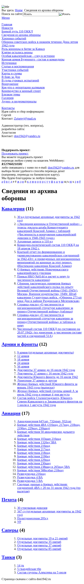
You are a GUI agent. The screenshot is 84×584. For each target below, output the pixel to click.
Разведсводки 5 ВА (30, 480)
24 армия (23, 363)
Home (19, 10)
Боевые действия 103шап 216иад (39, 438)
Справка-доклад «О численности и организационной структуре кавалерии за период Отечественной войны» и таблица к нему (46, 320)
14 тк (20, 565)
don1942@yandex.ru (27, 136)
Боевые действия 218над (33, 452)
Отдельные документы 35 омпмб (39, 542)
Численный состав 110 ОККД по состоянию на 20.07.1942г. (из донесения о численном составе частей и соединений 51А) (49, 332)
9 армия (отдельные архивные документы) (45, 352)
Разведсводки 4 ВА (30, 477)
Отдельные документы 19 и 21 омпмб (42, 538)
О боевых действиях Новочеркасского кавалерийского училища (42, 271)
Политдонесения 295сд (32, 518)
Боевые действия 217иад (33, 449)
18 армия (23, 359)
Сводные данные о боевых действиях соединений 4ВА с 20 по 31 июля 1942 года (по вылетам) (48, 488)
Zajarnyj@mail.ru (25, 118)
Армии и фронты (20, 344)
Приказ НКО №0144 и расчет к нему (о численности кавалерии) (43, 278)
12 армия (23, 356)
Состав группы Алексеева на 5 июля (41, 572)
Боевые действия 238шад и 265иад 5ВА (43, 466)
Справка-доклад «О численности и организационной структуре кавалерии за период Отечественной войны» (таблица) (45, 308)
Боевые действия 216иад (33, 445)
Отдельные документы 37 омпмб (39, 545)
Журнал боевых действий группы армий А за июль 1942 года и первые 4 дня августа (47, 392)
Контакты (8, 108)
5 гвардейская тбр (29, 569)
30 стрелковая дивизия (32, 508)
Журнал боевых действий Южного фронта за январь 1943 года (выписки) (47, 385)
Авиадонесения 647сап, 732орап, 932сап (44, 421)
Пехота (9, 499)
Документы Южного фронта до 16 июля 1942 (47, 377)
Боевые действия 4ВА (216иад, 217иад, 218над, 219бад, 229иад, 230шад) (48, 426)
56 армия (23, 366)
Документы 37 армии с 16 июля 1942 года (45, 373)
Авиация (11, 413)
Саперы (10, 530)
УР (19, 522)
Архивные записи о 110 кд (35, 241)
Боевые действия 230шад (34, 463)
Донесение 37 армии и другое (37, 380)
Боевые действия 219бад (33, 456)
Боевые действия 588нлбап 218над (40, 470)
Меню (6, 17)
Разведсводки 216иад (31, 473)
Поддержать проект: (15, 153)
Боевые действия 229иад (33, 459)
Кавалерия (13, 208)
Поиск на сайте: (12, 14)
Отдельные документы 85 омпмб (39, 549)
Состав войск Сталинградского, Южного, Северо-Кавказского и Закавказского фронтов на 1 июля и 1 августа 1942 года (49, 401)
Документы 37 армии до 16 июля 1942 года (46, 370)
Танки (8, 557)
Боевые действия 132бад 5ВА (36, 442)
